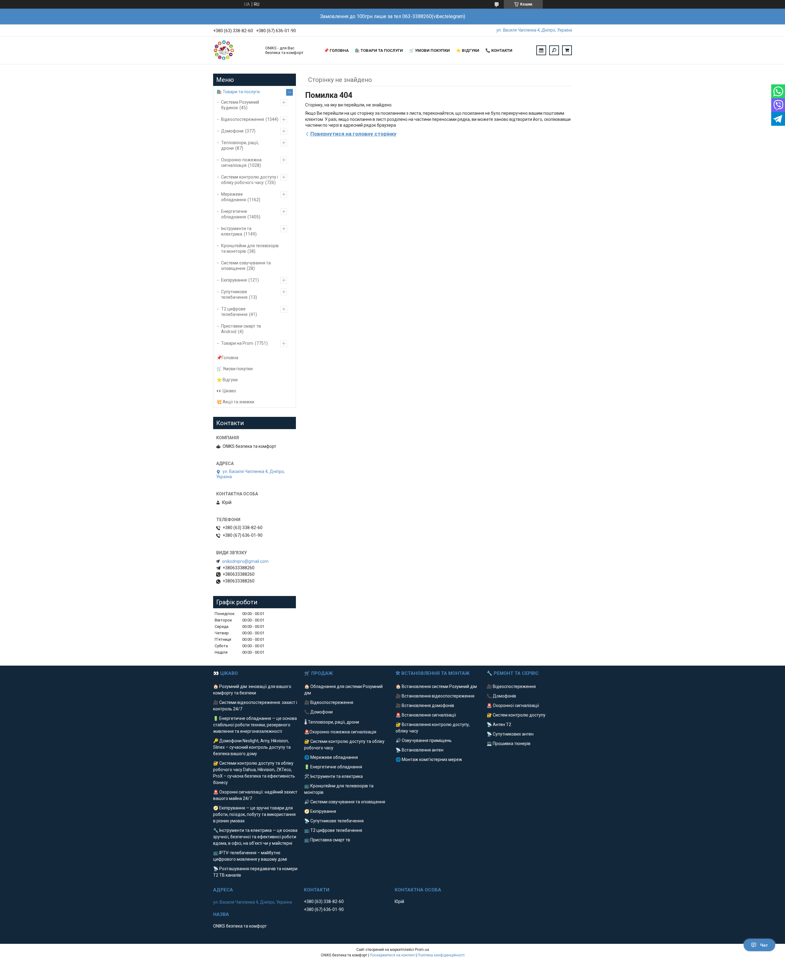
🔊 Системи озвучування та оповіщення (344, 801)
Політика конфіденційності (441, 955)
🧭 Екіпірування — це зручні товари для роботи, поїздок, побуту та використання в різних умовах (254, 814)
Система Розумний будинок (240, 105)
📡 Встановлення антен (419, 750)
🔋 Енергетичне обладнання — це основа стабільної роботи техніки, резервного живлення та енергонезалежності (255, 725)
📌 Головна (336, 50)
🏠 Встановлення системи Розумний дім (436, 686)
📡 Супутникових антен (510, 734)
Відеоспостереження (242, 119)
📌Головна (227, 357)
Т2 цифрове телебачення (234, 311)
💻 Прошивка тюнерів (508, 743)
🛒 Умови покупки (429, 50)
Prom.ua (422, 950)
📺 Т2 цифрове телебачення (333, 830)
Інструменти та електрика (236, 231)
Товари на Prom (237, 343)
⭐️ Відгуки (467, 50)
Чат (764, 945)
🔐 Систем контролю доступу (516, 715)
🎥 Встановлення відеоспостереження (435, 696)
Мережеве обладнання (233, 197)
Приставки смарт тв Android (241, 329)
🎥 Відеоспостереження (328, 702)
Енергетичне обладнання (234, 214)
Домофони (232, 131)
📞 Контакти (498, 50)
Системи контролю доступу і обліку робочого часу (249, 180)
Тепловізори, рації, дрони (240, 145)
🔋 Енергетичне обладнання (333, 766)
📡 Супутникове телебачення (334, 820)
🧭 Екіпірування (320, 811)
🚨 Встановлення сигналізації (426, 715)
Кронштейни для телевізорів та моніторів (250, 248)
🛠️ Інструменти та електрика (333, 776)
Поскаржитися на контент (392, 955)
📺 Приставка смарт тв (327, 839)
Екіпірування (234, 280)
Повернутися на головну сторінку (353, 134)
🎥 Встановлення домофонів (425, 705)
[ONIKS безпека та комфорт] (236, 50)
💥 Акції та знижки (235, 401)
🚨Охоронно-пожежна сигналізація (340, 731)
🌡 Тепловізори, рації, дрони (331, 722)
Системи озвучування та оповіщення (246, 265)
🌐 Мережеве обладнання (331, 757)
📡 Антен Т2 (499, 724)
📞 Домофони (318, 711)
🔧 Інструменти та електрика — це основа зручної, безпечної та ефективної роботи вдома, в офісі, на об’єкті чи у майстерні (255, 837)
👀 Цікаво (226, 390)
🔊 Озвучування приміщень (424, 740)
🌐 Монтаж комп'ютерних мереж (429, 759)
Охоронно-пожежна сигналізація (241, 162)
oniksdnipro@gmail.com (245, 561)
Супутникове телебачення (234, 294)
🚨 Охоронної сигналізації (513, 705)
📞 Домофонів (501, 696)
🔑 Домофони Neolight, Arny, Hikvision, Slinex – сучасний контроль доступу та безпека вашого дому (252, 747)
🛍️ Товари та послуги (379, 50)
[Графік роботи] (541, 50)
